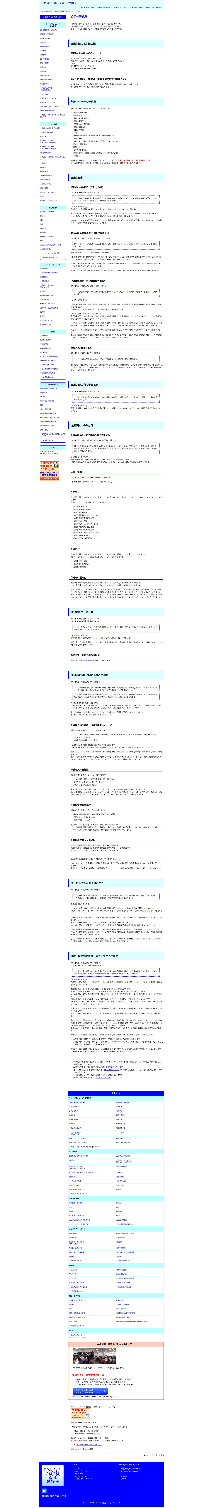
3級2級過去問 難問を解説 (62, 11)
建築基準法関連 (45, 348)
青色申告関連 (44, 299)
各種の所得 (44, 268)
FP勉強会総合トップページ (83, 1479)
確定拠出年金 (44, 84)
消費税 (42, 316)
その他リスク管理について (49, 200)
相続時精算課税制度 (47, 401)
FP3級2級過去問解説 (136, 7)
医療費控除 (44, 277)
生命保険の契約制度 (47, 132)
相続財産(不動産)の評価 (48, 413)
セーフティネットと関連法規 (50, 253)
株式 (41, 224)
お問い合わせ (124, 1476)
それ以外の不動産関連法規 (49, 356)
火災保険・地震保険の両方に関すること (53, 158)
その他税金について (47, 324)
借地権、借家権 (45, 340)
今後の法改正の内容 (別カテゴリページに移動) (49, 452)
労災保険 (43, 50)
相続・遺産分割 (45, 409)
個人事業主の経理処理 (47, 304)
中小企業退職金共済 (47, 80)
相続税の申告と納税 (47, 426)
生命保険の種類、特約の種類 (50, 128)
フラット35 (44, 94)
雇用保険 (43, 55)
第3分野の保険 (45, 180)
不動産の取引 (44, 344)
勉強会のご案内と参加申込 (154, 7)
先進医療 (43, 42)
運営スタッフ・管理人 (82, 1476)
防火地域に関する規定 (47, 360)
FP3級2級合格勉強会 (45, 11)
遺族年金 (43, 71)
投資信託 (43, 232)
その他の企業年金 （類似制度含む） (46, 89)
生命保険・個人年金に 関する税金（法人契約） (48, 147)
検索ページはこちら (103, 1078)
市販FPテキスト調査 (120, 7)
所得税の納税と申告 (47, 295)
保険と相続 (44, 188)
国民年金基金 (44, 75)
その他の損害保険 (46, 175)
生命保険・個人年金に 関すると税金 (47, 286)
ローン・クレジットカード (49, 106)
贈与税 (42, 397)
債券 (41, 220)
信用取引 (43, 228)
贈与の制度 (44, 392)
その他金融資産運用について (50, 257)
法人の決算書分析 (46, 320)
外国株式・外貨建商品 (47, 236)
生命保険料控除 (45, 153)
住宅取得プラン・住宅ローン (50, 98)
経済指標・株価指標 (47, 212)
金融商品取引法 (45, 249)
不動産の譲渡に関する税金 (49, 273)
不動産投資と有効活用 (47, 373)
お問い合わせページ (111, 1070)
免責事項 (123, 1479)
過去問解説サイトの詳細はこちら (89, 1445)
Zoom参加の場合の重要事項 (129, 1471)
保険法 (42, 196)
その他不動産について (47, 377)
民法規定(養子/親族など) (48, 388)
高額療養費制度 (45, 38)
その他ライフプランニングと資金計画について (53, 116)
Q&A (121, 1474)
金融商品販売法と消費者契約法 (50, 245)
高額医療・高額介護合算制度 (82, 660)
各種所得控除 (44, 281)
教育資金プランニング (47, 102)
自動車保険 (44, 171)
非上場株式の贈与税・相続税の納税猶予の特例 (53, 435)
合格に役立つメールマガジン (84, 1471)
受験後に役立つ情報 (104, 7)
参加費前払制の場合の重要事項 (130, 1469)
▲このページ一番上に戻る (153, 1455)
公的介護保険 (44, 46)
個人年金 (43, 136)
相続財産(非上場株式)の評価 (49, 417)
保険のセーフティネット (48, 192)
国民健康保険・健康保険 (48, 30)
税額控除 (43, 291)
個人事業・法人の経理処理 (49, 308)
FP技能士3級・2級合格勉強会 (60, 2)
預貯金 (42, 216)
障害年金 (43, 67)
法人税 (42, 312)
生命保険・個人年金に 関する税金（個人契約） (48, 141)
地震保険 (43, 167)
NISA (42, 241)
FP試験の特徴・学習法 (88, 7)
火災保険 (43, 163)
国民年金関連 (44, 59)
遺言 (41, 405)
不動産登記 (44, 336)
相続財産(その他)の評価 (48, 421)
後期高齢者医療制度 (47, 34)
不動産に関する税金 (47, 365)
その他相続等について (47, 440)
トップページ (79, 1469)
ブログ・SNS (79, 1474)
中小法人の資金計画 (47, 110)
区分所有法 (44, 352)
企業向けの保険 (45, 184)
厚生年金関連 (44, 63)
